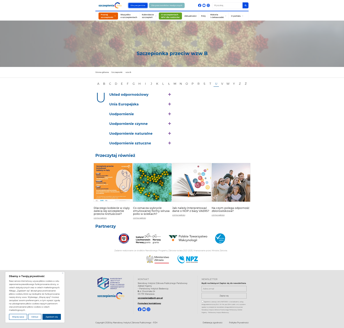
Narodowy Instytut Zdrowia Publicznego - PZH (135, 322)
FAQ (203, 16)
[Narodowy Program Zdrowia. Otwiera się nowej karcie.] (187, 259)
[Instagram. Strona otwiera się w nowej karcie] (208, 5)
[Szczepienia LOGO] (113, 295)
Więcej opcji (18, 317)
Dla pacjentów (137, 5)
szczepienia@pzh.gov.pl (150, 298)
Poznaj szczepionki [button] (107, 16)
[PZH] (113, 283)
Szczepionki (116, 72)
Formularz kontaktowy (149, 303)
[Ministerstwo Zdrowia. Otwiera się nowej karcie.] (157, 259)
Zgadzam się (52, 317)
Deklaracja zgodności (212, 322)
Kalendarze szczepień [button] (148, 16)
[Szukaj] (245, 5)
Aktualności (190, 16)
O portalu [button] (236, 16)
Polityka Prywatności (239, 322)
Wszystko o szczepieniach (128, 16)
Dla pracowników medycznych (166, 5)
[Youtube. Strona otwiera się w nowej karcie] (204, 5)
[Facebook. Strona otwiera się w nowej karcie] (199, 5)
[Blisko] (62, 273)
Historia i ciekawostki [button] (217, 16)
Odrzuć (34, 317)
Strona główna (102, 72)
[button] (140, 94)
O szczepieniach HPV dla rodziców (170, 16)
